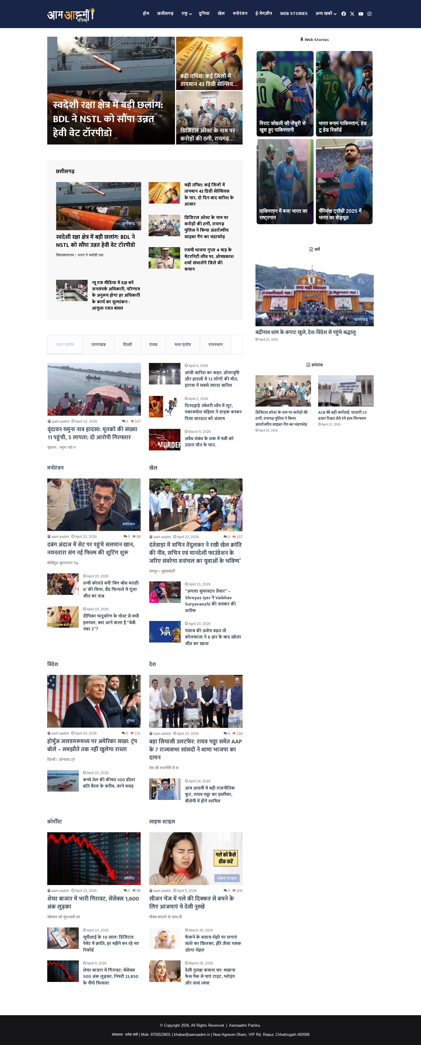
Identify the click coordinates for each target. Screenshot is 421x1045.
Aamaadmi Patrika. (245, 1025)
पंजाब (153, 344)
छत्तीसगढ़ (165, 13)
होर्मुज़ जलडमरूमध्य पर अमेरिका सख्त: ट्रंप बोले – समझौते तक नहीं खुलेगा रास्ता (92, 745)
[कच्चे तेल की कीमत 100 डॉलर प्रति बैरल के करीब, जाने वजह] (63, 781)
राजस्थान (215, 344)
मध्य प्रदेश (183, 344)
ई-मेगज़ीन (263, 13)
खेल (221, 13)
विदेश (52, 664)
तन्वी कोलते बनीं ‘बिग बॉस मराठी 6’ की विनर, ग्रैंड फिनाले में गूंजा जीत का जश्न (111, 589)
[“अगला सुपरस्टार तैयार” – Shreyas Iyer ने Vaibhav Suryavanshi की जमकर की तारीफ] (165, 592)
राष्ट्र (185, 13)
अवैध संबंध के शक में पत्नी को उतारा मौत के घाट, (209, 442)
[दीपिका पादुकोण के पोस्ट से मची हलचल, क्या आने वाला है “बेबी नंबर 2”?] (63, 617)
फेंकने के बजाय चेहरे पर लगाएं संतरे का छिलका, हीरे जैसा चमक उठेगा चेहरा (213, 943)
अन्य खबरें (324, 13)
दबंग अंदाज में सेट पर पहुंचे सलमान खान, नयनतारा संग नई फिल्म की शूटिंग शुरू (90, 549)
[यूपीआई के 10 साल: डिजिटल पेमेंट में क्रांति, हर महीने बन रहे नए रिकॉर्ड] (63, 938)
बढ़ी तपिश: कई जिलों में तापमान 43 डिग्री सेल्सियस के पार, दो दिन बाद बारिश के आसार (209, 194)
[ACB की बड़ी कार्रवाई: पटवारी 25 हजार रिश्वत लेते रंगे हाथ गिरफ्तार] (346, 391)
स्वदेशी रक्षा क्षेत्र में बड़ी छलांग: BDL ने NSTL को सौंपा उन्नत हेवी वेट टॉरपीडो (108, 119)
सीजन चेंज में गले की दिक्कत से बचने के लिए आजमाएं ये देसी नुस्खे (191, 903)
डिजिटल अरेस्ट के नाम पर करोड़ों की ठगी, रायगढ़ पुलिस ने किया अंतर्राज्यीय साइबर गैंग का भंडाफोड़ (206, 227)
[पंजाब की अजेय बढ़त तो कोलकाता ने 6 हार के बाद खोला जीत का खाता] (165, 631)
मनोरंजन (240, 13)
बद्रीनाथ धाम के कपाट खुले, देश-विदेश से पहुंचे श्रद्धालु (305, 332)
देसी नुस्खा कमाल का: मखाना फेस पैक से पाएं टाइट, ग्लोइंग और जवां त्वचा (210, 976)
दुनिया (204, 13)
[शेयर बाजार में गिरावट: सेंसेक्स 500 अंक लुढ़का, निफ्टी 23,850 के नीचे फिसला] (63, 971)
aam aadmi (60, 421)
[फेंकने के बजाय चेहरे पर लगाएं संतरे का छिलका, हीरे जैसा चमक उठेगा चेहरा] (165, 938)
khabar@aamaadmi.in (192, 1034)
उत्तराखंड (98, 344)
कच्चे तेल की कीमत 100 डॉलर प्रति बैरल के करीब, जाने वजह (109, 783)
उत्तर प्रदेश (65, 344)
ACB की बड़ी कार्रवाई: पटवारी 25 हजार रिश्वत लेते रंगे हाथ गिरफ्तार (342, 415)
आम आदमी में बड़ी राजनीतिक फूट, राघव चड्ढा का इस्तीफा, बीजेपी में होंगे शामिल (210, 794)
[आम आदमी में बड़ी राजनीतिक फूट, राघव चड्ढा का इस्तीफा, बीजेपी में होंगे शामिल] (165, 789)
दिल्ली (127, 344)
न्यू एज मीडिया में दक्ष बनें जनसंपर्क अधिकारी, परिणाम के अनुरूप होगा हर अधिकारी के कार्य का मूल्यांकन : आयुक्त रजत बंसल (116, 295)
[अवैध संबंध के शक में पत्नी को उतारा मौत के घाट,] (164, 439)
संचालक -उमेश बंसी (125, 1034)
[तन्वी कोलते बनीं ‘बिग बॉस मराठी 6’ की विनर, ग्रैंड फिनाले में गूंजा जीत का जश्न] (63, 584)
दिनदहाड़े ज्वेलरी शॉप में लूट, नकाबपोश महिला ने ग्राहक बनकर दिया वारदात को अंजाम (213, 412)
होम (146, 13)
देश (152, 664)
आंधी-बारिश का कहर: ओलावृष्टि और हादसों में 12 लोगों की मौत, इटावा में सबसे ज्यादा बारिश (212, 379)
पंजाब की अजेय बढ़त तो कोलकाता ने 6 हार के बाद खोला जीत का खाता (213, 637)
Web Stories (294, 13)
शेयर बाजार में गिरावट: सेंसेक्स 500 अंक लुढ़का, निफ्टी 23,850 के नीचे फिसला (110, 976)
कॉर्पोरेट (54, 822)
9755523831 (161, 1034)
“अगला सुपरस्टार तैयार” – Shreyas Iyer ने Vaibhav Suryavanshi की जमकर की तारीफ (210, 600)
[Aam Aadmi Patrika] (71, 14)
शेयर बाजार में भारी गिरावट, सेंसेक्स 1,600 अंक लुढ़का (93, 903)
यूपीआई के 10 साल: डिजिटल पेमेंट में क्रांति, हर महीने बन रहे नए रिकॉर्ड (111, 943)
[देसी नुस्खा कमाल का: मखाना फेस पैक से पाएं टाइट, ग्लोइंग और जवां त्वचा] (165, 971)
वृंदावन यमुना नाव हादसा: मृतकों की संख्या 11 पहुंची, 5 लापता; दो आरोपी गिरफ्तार (92, 433)
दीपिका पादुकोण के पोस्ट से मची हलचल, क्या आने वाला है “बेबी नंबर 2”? (111, 622)
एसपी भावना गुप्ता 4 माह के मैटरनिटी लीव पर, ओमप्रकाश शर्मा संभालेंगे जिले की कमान (209, 259)
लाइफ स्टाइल (162, 822)
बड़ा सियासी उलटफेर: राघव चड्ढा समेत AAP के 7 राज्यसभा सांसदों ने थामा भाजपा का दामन (195, 750)
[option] (145, 91)
